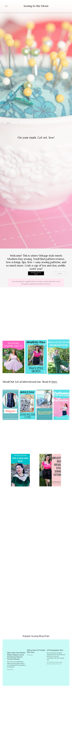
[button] (62, 644)
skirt (48, 662)
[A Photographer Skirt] (56, 647)
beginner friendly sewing (56, 662)
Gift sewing (30, 655)
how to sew (58, 663)
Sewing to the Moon (36, 6)
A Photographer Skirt (55, 650)
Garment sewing (51, 663)
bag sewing (10, 669)
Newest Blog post (36, 273)
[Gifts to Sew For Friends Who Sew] (36, 647)
